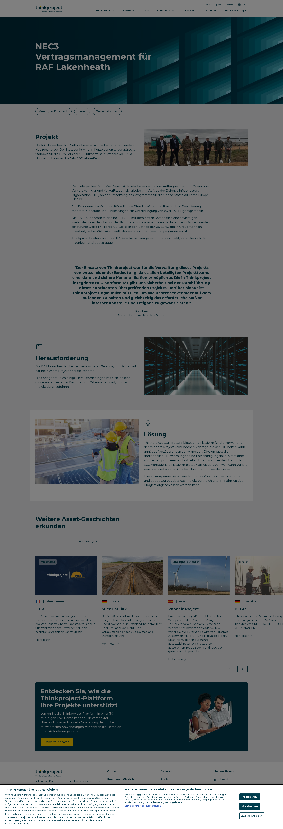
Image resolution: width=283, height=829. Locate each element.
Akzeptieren (250, 797)
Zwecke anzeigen (251, 815)
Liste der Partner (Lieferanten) (143, 805)
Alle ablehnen (249, 806)
